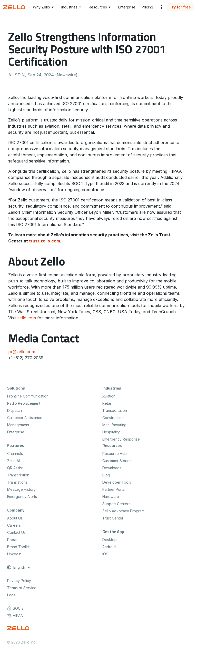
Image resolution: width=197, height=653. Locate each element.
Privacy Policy (19, 580)
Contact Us (16, 532)
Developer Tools (116, 482)
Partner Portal (113, 489)
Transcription (18, 475)
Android (109, 547)
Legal (11, 595)
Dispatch (14, 410)
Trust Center (112, 518)
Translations (17, 482)
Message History (21, 489)
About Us (15, 518)
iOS (105, 554)
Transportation (114, 410)
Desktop (109, 539)
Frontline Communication (27, 396)
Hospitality (111, 432)
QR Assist (15, 468)
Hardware (110, 496)
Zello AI (13, 460)
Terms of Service (21, 588)
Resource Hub (114, 453)
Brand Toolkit (18, 547)
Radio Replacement (23, 403)
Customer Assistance (24, 417)
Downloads (111, 468)
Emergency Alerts (22, 496)
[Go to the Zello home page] (15, 7)
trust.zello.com (44, 240)
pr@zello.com (21, 351)
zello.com (26, 317)
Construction (113, 417)
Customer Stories (116, 460)
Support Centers (116, 504)
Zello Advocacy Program (123, 511)
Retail (107, 403)
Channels (15, 453)
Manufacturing (114, 425)
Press (12, 539)
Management (18, 425)
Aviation (108, 396)
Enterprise (15, 432)
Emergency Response (121, 439)
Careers (14, 525)
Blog (106, 475)
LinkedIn (14, 554)
